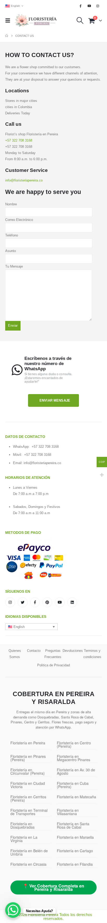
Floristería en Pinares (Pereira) (28, 758)
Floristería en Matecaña (76, 796)
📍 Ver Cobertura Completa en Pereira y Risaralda (53, 887)
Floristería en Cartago (75, 850)
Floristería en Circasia (28, 864)
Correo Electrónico (19, 220)
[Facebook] (80, 6)
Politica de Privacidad (53, 665)
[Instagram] (98, 6)
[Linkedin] (72, 602)
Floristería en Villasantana (68, 812)
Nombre (11, 204)
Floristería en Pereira (27, 742)
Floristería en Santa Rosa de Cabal (73, 825)
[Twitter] (23, 602)
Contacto (34, 651)
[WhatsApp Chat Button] (13, 910)
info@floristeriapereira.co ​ (24, 180)
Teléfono (11, 235)
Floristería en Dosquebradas (22, 825)
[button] (9, 20)
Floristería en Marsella (75, 837)
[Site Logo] (36, 20)
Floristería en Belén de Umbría (29, 852)
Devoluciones (73, 651)
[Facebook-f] (35, 602)
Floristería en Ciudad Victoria (27, 785)
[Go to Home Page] (6, 36)
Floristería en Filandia (75, 864)
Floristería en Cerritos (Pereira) (28, 798)
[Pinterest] (47, 602)
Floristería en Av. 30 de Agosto (76, 771)
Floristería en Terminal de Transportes (29, 812)
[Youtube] (89, 6)
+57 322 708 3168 (18, 140)
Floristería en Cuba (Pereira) (73, 785)
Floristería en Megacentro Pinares (73, 758)
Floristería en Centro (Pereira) (74, 744)
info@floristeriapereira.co (42, 463)
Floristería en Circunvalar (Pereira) (27, 771)
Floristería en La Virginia (23, 839)
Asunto (10, 251)
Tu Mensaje (14, 266)
